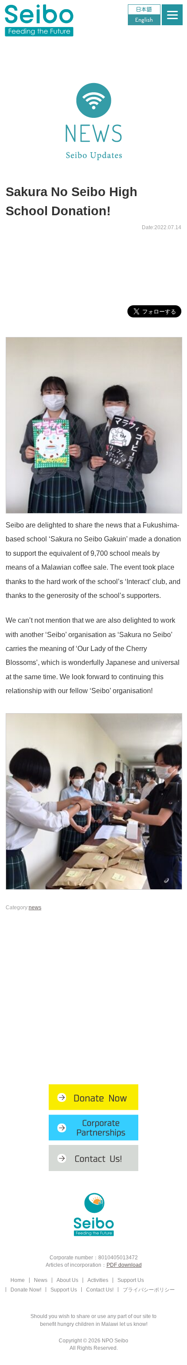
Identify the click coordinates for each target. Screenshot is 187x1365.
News (40, 1280)
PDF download (124, 1265)
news (35, 907)
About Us (67, 1280)
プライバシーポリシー (149, 1289)
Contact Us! (100, 1289)
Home (17, 1280)
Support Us (130, 1280)
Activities (97, 1280)
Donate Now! (25, 1289)
